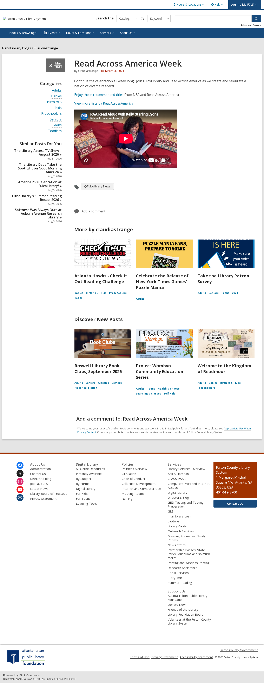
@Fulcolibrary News (97, 187)
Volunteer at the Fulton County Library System (189, 621)
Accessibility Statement (196, 657)
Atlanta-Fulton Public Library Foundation (187, 598)
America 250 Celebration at (40, 184)
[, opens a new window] (26, 665)
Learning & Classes (148, 393)
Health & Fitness (169, 388)
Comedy (117, 383)
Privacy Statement (43, 498)
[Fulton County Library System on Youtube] (20, 489)
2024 (235, 293)
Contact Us (38, 474)
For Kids (82, 493)
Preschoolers (51, 113)
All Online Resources (90, 469)
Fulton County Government (239, 650)
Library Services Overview (186, 469)
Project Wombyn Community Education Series (159, 371)
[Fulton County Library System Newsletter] (20, 497)
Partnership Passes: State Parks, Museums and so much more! (189, 554)
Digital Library (85, 488)
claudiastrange (88, 71)
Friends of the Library (183, 609)
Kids (58, 107)
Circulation (129, 474)
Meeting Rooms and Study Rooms (187, 538)
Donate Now (177, 604)
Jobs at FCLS (39, 484)
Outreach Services (181, 531)
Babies (56, 96)
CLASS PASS (177, 479)
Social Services (178, 573)
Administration (40, 469)
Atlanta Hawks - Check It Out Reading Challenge (100, 278)
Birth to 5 (54, 102)
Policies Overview (134, 469)
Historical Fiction (85, 388)
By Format (83, 484)
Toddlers (55, 131)
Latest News (39, 488)
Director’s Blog (40, 479)
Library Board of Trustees (48, 493)
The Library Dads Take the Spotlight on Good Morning (40, 168)
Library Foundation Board (186, 614)
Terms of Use (140, 657)
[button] (188, 4)
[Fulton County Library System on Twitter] (20, 473)
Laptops (173, 521)
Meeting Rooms (133, 493)
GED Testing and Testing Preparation (186, 504)
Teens (57, 125)
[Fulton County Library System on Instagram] (20, 481)
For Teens (83, 498)
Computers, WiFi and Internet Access (189, 486)
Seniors (56, 119)
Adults (57, 90)
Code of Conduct (133, 479)
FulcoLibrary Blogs (16, 48)
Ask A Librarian (178, 474)
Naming (127, 498)
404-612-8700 (226, 492)
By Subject (83, 479)
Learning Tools (86, 503)
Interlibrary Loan (179, 516)
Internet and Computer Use (141, 488)
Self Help (170, 393)
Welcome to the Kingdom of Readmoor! (224, 368)
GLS (170, 511)
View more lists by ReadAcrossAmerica (103, 103)
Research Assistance (182, 568)
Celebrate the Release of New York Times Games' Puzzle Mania (162, 281)
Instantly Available (89, 474)
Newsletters (177, 545)
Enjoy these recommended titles (99, 94)
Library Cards (177, 526)
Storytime (175, 578)
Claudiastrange (46, 48)
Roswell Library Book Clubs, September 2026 (98, 368)
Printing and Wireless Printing (189, 563)
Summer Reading (180, 582)
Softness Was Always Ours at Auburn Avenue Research (38, 213)
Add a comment (93, 211)
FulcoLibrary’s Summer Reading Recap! (37, 198)
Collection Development (139, 484)
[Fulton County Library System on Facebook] (20, 465)
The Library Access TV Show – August (38, 152)
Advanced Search (251, 25)
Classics (103, 383)
